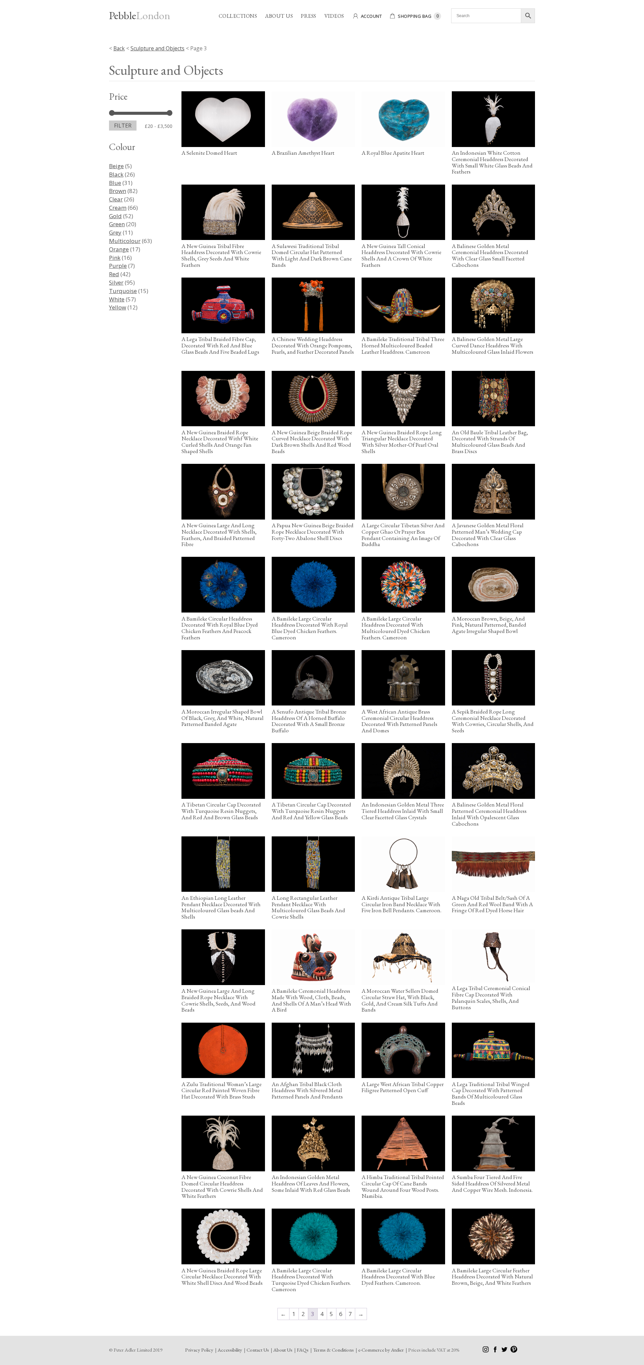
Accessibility (230, 1350)
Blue (115, 183)
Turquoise (123, 291)
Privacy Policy (199, 1350)
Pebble (139, 15)
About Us (279, 15)
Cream (117, 207)
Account (371, 16)
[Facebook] (495, 1351)
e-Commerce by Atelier (381, 1350)
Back (119, 48)
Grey (115, 232)
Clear (116, 199)
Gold (115, 216)
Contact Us (258, 1350)
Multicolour (125, 241)
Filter (122, 125)
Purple (118, 266)
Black (116, 174)
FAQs (303, 1350)
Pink (114, 257)
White (116, 299)
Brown (117, 191)
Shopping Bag (414, 16)
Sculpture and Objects (157, 48)
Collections (238, 15)
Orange (119, 249)
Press (308, 15)
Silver (116, 282)
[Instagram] (486, 1351)
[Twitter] (505, 1351)
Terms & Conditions (333, 1350)
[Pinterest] (514, 1351)
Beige (116, 166)
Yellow (117, 307)
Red (114, 274)
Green (117, 224)
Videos (334, 15)
